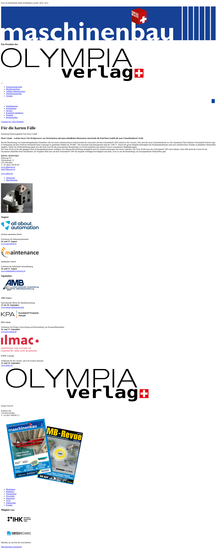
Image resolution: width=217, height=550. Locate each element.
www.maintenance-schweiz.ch (13, 271)
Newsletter (10, 496)
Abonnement (11, 494)
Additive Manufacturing (15, 91)
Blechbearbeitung (13, 89)
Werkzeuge (10, 178)
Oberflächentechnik (14, 94)
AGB (8, 501)
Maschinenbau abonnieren (11, 547)
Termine (9, 96)
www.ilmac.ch (7, 365)
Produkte (9, 115)
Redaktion (10, 492)
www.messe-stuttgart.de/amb (12, 307)
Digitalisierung (12, 106)
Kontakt (9, 505)
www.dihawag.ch (8, 167)
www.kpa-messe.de (9, 332)
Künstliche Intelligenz (14, 113)
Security (9, 111)
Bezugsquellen (12, 117)
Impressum (10, 498)
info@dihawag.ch (8, 169)
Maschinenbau (12, 180)
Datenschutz (11, 503)
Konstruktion (11, 108)
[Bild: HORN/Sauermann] (17, 212)
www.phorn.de (7, 173)
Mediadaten (10, 489)
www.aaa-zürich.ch (8, 244)
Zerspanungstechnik (14, 87)
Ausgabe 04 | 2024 (8, 122)
